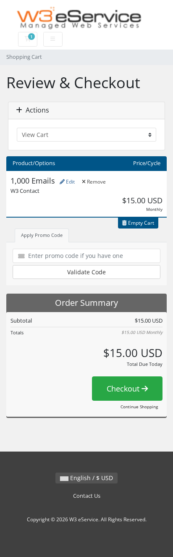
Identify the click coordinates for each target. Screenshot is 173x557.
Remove (96, 181)
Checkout (124, 389)
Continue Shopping (139, 407)
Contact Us (86, 495)
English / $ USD (90, 478)
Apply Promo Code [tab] (42, 235)
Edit (70, 181)
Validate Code (86, 272)
